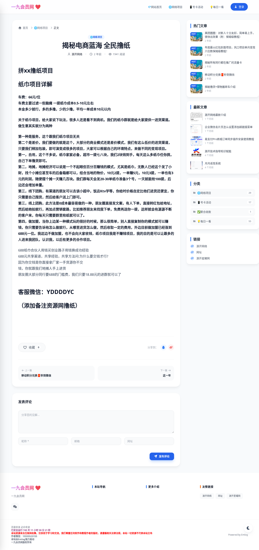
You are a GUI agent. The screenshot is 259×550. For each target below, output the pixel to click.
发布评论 (164, 456)
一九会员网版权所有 (21, 542)
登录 (241, 7)
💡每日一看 (217, 7)
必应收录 (25, 527)
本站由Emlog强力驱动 (22, 539)
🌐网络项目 (175, 7)
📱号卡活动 (196, 7)
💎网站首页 (155, 7)
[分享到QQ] (163, 347)
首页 (25, 28)
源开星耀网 (203, 258)
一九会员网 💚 (26, 7)
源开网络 (77, 54)
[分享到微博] (171, 347)
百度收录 (15, 527)
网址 (199, 252)
